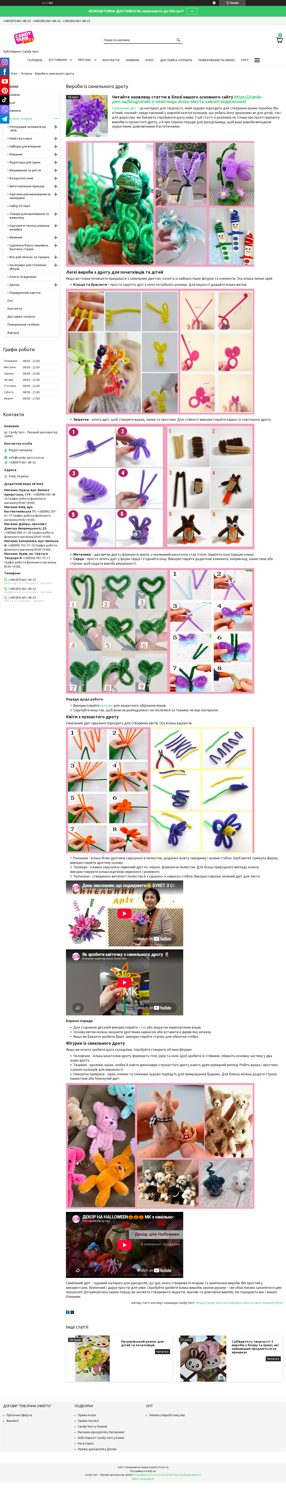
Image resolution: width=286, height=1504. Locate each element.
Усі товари (58, 60)
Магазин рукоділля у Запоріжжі (101, 1432)
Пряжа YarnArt (88, 1420)
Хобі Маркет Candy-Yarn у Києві (101, 1437)
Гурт (245, 60)
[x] (72, 1313)
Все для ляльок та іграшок (29, 257)
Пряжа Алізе (87, 1415)
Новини (132, 60)
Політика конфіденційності (184, 1474)
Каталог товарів (19, 118)
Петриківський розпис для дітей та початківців (142, 1343)
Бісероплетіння (21, 178)
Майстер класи (20, 138)
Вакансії (12, 1420)
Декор (14, 284)
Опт (10, 300)
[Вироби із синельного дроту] (87, 116)
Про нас (84, 60)
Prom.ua (163, 1467)
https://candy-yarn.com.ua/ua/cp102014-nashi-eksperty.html (239, 1303)
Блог (150, 60)
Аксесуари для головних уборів (27, 267)
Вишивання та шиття (25, 170)
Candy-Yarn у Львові (92, 1426)
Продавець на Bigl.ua (143, 1471)
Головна (34, 60)
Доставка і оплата (176, 60)
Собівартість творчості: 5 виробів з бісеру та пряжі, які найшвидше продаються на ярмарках (255, 1347)
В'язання (15, 154)
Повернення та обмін (216, 60)
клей (142, 1027)
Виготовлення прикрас (27, 186)
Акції (11, 102)
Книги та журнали (22, 276)
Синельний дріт (124, 108)
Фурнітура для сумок (25, 162)
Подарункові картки (24, 292)
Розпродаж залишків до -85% (27, 128)
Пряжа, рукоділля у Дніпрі (97, 1449)
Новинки (14, 110)
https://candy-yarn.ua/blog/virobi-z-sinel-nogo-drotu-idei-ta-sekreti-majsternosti (187, 99)
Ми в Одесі (86, 1443)
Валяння (15, 237)
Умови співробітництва (167, 1415)
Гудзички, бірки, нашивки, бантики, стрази (28, 247)
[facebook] (68, 1313)
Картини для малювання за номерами (29, 196)
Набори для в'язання (25, 146)
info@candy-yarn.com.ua (26, 457)
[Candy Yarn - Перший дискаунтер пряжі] (24, 36)
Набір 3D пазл (19, 206)
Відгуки (13, 332)
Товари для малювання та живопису (29, 215)
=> (192, 11)
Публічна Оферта (19, 1415)
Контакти (110, 60)
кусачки (106, 705)
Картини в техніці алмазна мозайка (29, 227)
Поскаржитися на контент (150, 1474)
